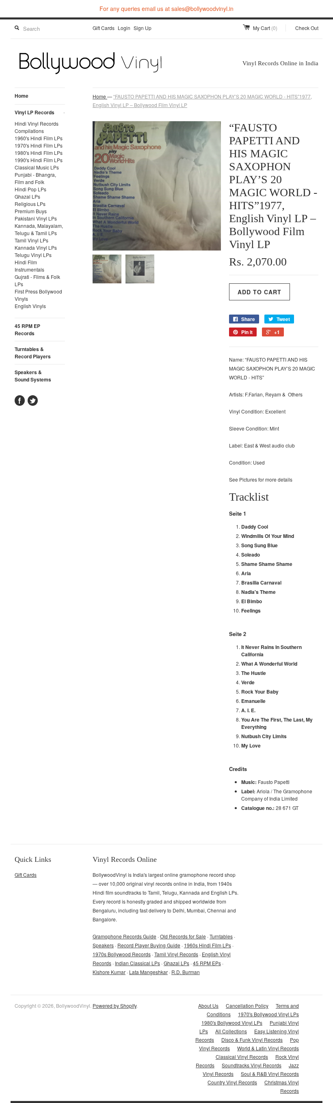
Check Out (306, 27)
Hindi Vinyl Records (36, 123)
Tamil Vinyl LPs (31, 240)
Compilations (29, 130)
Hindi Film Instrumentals (29, 266)
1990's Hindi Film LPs (39, 159)
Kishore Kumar (109, 971)
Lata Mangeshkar (148, 971)
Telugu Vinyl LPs (33, 254)
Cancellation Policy (247, 1005)
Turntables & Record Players (33, 352)
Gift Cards (104, 27)
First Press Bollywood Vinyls (38, 295)
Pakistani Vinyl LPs (36, 218)
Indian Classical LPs (137, 963)
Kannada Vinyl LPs (36, 247)
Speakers (103, 945)
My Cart (265, 27)
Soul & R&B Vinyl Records (270, 1073)
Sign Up (142, 27)
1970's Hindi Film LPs (39, 145)
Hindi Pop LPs (30, 189)
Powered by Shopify (114, 1005)
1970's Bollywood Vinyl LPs (268, 1014)
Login (124, 27)
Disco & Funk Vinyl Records (252, 1039)
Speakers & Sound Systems (33, 375)
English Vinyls (30, 305)
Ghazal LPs (27, 196)
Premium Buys (31, 211)
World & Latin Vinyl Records (268, 1048)
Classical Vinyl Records (242, 1056)
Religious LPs (30, 203)
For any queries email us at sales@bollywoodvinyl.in (166, 8)
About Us (208, 1005)
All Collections (231, 1031)
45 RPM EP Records (27, 329)
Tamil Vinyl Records (176, 954)
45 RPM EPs (207, 963)
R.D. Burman (185, 971)
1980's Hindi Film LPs (39, 152)
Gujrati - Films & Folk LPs (37, 280)
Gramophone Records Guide (124, 936)
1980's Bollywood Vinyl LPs (231, 1022)
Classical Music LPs (37, 167)
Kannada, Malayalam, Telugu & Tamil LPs (39, 229)
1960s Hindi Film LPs (207, 945)
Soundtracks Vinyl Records (251, 1065)
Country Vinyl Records (232, 1082)
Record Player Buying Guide (148, 945)
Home (21, 95)
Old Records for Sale (183, 936)
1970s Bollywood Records (122, 954)
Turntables (221, 936)
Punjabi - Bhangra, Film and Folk (35, 178)
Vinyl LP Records (40, 112)
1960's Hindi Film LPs (39, 138)
